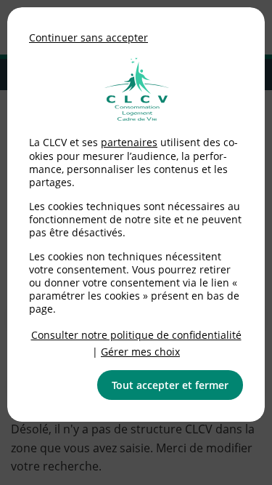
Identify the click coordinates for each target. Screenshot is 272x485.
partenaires (129, 142)
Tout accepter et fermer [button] (170, 385)
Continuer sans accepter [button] (88, 37)
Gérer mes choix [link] (140, 351)
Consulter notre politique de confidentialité (136, 335)
